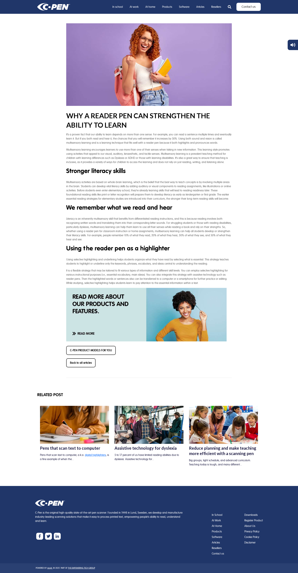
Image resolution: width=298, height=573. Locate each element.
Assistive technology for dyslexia (146, 448)
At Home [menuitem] (217, 526)
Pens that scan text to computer (70, 448)
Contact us (249, 7)
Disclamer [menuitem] (250, 542)
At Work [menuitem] (216, 520)
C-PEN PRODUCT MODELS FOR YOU (91, 350)
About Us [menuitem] (249, 526)
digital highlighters (95, 455)
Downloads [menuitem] (251, 515)
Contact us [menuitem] (218, 553)
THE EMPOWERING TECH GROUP (81, 568)
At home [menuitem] (150, 7)
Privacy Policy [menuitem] (251, 531)
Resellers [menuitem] (216, 7)
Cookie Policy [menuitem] (251, 537)
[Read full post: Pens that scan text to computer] (74, 424)
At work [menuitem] (134, 7)
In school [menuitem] (117, 7)
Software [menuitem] (184, 7)
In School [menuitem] (217, 515)
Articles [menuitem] (200, 7)
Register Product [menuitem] (253, 520)
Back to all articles (81, 363)
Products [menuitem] (167, 7)
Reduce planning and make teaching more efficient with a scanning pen (222, 451)
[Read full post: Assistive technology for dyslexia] (149, 424)
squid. (50, 568)
